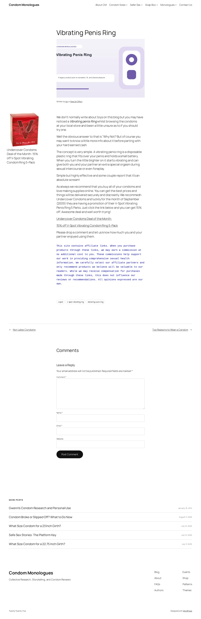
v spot (60, 302)
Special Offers (76, 101)
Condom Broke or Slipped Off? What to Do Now (40, 517)
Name (59, 412)
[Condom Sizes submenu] (126, 5)
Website (59, 438)
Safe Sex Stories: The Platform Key (32, 535)
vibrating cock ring (95, 302)
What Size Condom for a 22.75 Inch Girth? (37, 544)
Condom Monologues (24, 5)
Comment (61, 377)
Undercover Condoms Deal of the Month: (84, 219)
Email (59, 425)
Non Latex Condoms (24, 329)
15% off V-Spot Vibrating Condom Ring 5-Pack (87, 225)
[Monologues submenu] (176, 5)
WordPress (187, 611)
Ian (66, 101)
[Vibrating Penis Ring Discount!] (24, 146)
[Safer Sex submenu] (142, 5)
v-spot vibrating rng (75, 302)
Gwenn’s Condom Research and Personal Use (40, 508)
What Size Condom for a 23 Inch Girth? (35, 526)
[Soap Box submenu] (157, 5)
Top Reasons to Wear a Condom (170, 329)
